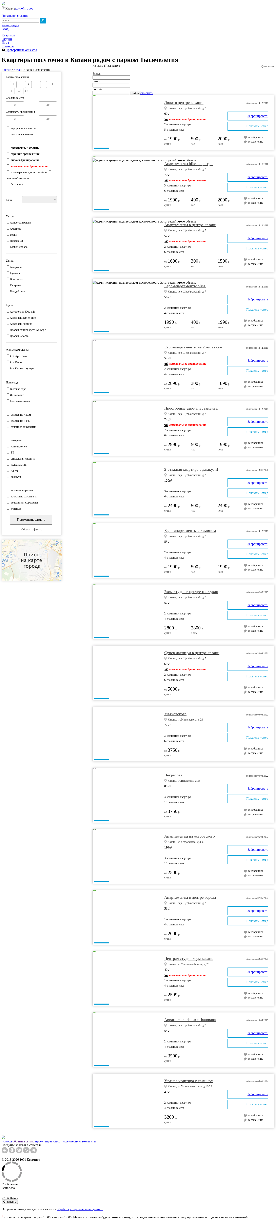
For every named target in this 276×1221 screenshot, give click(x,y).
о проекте (39, 1141)
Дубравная (16, 240)
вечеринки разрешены (24, 502)
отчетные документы (23, 426)
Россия (6, 69)
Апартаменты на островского (189, 836)
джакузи (16, 476)
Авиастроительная (21, 222)
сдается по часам (21, 414)
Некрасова (173, 775)
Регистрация (10, 25)
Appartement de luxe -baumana (190, 1020)
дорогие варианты (22, 134)
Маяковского (175, 714)
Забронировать (258, 116)
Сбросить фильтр (31, 529)
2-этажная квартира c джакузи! (191, 469)
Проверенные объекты (21, 50)
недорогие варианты (23, 128)
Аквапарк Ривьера (21, 323)
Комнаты (8, 46)
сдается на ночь (20, 420)
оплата (78, 1141)
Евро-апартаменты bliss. (185, 286)
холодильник (18, 464)
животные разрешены (24, 496)
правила (51, 1141)
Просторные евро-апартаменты (191, 408)
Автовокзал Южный (22, 311)
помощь (7, 1141)
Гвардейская (17, 291)
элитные (16, 508)
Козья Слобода (18, 246)
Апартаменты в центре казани (190, 225)
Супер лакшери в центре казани (191, 653)
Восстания (16, 279)
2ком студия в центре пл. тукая (191, 592)
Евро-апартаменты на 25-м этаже (193, 347)
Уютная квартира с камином (188, 1081)
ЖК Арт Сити (18, 356)
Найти (135, 93)
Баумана (15, 273)
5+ (26, 90)
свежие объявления (17, 178)
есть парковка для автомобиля (29, 172)
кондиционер (19, 446)
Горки (13, 234)
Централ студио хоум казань (188, 958)
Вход (5, 29)
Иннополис (17, 395)
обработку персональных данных (80, 1209)
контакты (89, 1141)
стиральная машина (23, 458)
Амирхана (16, 267)
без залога (17, 184)
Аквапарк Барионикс (23, 317)
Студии (7, 39)
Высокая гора (18, 389)
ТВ (12, 452)
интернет (16, 440)
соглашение (65, 1141)
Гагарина (15, 285)
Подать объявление (15, 15)
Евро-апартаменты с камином (190, 530)
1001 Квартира (30, 1159)
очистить (146, 93)
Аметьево (15, 228)
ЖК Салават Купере (22, 368)
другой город (24, 8)
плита (14, 470)
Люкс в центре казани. (183, 102)
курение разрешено (22, 490)
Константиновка (20, 401)
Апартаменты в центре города (190, 897)
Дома (5, 42)
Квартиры (9, 35)
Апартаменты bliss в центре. (188, 164)
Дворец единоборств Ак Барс (28, 329)
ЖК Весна (16, 362)
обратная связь (23, 1141)
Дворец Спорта (19, 335)
